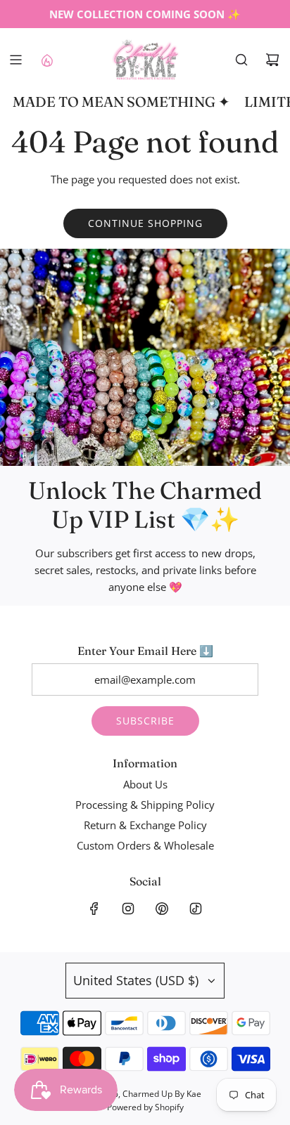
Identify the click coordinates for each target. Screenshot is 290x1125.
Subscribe (145, 720)
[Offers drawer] (46, 59)
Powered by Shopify (145, 1107)
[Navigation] (15, 59)
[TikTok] (195, 908)
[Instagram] (128, 908)
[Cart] (272, 59)
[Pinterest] (161, 908)
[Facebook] (94, 908)
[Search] (241, 59)
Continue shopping (145, 223)
